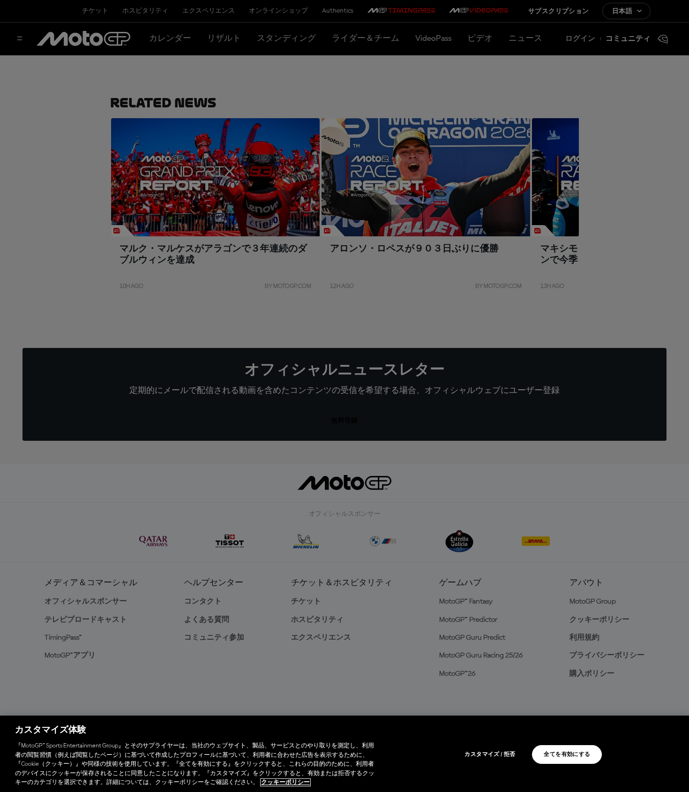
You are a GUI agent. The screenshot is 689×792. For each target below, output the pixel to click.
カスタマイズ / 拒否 (489, 754)
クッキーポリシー (285, 782)
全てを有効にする (567, 754)
